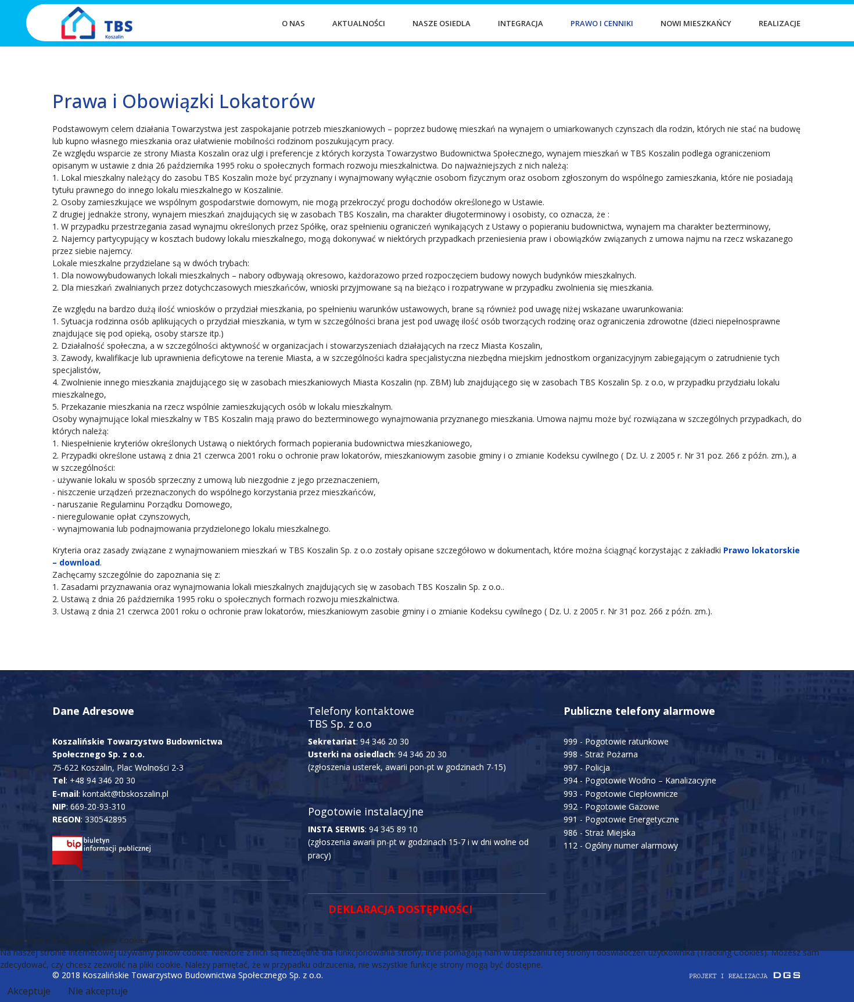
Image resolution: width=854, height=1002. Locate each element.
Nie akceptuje (98, 991)
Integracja (520, 23)
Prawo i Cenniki (601, 23)
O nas (293, 23)
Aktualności (358, 23)
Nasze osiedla (441, 23)
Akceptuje (29, 991)
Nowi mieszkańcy (696, 23)
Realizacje (780, 23)
